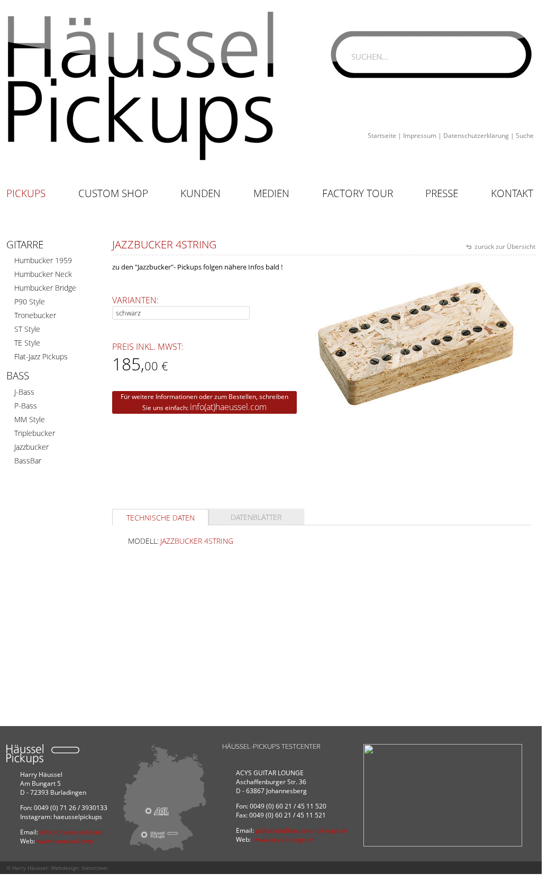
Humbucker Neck (43, 274)
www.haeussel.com (65, 841)
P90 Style (29, 301)
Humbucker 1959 (43, 260)
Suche (525, 135)
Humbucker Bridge (45, 288)
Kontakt (512, 193)
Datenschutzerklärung (476, 135)
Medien (271, 193)
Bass (17, 376)
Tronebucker (35, 315)
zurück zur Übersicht (504, 246)
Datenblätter (256, 517)
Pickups (25, 193)
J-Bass (24, 392)
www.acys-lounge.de (284, 839)
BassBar (27, 461)
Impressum (419, 135)
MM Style (29, 419)
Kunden (200, 193)
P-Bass (25, 406)
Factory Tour (357, 193)
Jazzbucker (31, 447)
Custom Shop (113, 193)
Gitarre (24, 245)
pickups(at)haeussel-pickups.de (302, 830)
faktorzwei (94, 867)
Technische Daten (160, 518)
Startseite (382, 135)
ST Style (27, 329)
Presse (441, 193)
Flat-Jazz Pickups (41, 356)
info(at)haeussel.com (228, 407)
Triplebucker (34, 433)
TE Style (27, 343)
